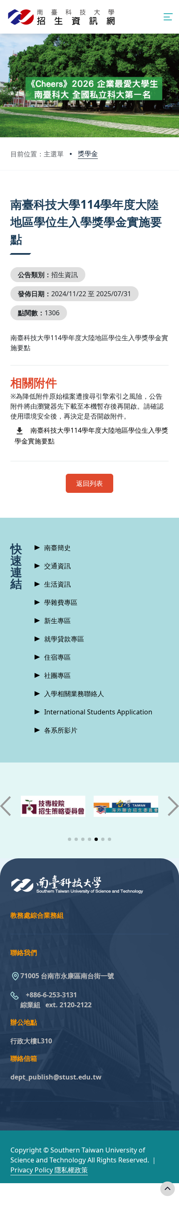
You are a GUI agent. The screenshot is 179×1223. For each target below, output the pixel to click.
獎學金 (88, 153)
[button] (69, 839)
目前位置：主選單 (37, 153)
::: (12, 193)
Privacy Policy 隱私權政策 (49, 1169)
